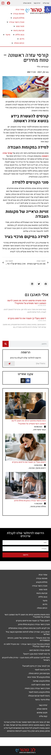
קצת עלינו (46, 3)
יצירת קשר (37, 3)
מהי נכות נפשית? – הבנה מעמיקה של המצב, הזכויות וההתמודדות (29, 639)
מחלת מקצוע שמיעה (41, 681)
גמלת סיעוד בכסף (42, 699)
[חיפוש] (5, 344)
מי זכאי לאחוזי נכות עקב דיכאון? (36, 653)
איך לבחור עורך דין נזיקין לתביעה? (36, 666)
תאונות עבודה (41, 578)
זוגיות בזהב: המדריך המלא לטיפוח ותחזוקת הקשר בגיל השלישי (28, 633)
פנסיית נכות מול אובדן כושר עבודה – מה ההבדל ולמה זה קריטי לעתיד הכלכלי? (27, 645)
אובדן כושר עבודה (39, 585)
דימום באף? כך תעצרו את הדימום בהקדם (27, 318)
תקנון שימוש (42, 712)
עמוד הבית (43, 574)
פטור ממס (43, 589)
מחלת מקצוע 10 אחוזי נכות (38, 677)
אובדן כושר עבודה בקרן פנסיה (37, 688)
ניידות (45, 604)
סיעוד (45, 600)
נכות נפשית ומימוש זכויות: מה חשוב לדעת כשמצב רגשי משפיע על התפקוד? (26, 302)
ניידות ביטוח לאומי (42, 669)
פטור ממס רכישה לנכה (40, 684)
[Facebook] (8, 3)
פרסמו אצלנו (27, 3)
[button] (17, 14)
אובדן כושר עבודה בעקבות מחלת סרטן (30, 500)
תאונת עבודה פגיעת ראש (39, 650)
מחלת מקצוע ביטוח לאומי (39, 692)
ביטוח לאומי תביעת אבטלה (39, 695)
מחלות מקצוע (41, 582)
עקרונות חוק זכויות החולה (39, 673)
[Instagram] (2, 3)
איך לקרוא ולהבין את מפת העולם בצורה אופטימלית (29, 628)
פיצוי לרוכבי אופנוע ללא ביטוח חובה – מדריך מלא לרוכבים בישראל (26, 658)
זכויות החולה (42, 608)
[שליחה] (9, 363)
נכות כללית (42, 596)
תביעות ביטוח (41, 593)
